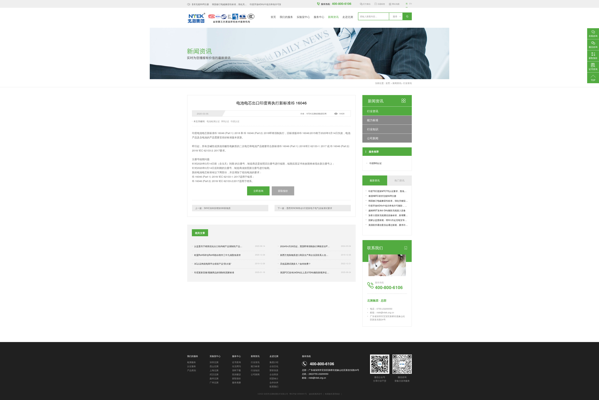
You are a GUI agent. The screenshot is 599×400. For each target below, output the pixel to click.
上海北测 (214, 370)
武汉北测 (214, 374)
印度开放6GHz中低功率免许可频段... (263, 4)
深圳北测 (214, 362)
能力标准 (372, 120)
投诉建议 (236, 374)
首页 (273, 17)
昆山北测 (214, 366)
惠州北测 (214, 378)
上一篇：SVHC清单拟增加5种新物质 (213, 208)
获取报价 (236, 378)
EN (410, 3)
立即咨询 (258, 191)
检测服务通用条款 (332, 393)
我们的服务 (286, 17)
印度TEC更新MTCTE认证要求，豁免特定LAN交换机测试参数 (388, 191)
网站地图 (395, 3)
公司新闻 (372, 138)
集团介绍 (274, 362)
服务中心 (319, 17)
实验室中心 (303, 17)
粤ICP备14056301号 (298, 393)
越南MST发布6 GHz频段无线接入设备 (387, 210)
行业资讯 (407, 83)
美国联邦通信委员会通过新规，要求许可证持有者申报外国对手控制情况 (388, 224)
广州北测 (214, 382)
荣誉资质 (274, 370)
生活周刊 (236, 366)
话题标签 (381, 3)
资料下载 (236, 370)
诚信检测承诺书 (315, 393)
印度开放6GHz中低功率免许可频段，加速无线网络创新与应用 (388, 205)
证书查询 (236, 362)
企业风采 (274, 374)
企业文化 (274, 366)
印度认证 (235, 121)
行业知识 (372, 129)
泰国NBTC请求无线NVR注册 (382, 195)
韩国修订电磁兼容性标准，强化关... (224, 4)
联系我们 (274, 386)
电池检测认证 (213, 121)
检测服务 (191, 362)
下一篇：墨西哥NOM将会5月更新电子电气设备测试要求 (305, 208)
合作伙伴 (274, 382)
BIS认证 (225, 121)
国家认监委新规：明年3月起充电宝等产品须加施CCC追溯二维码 (388, 220)
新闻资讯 (333, 17)
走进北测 (347, 17)
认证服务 (191, 366)
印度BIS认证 (376, 163)
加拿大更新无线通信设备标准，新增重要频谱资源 (388, 215)
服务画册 (236, 382)
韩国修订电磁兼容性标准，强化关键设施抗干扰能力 (388, 200)
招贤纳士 (274, 378)
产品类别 (191, 370)
